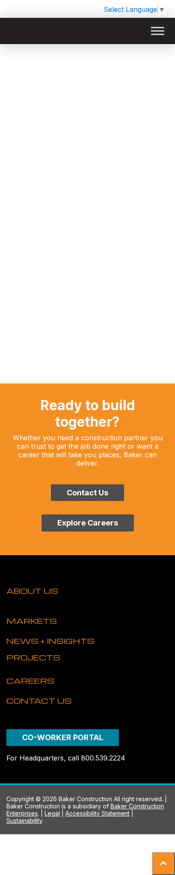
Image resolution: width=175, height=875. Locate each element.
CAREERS (30, 680)
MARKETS (31, 621)
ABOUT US (32, 590)
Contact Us (87, 492)
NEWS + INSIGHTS (50, 641)
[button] (163, 863)
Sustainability (24, 820)
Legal (52, 813)
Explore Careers (87, 522)
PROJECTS (33, 657)
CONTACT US (39, 700)
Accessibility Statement (97, 813)
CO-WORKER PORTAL (62, 737)
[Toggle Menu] (157, 31)
